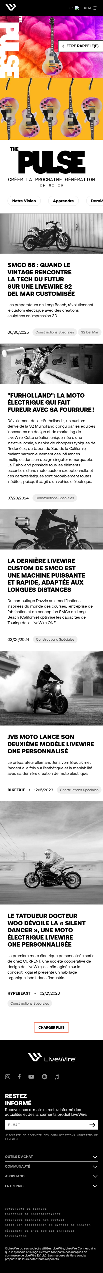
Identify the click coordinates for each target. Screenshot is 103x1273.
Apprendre (63, 200)
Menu (88, 8)
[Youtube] (31, 1077)
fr (70, 8)
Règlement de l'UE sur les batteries (40, 1230)
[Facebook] (19, 1076)
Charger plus (51, 1027)
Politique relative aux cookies (35, 1219)
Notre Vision (24, 200)
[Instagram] (7, 1076)
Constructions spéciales (55, 332)
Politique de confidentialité (33, 1214)
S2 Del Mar (89, 332)
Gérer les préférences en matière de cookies (48, 1225)
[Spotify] (44, 1076)
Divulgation (16, 1236)
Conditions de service (26, 1208)
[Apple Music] (57, 1076)
